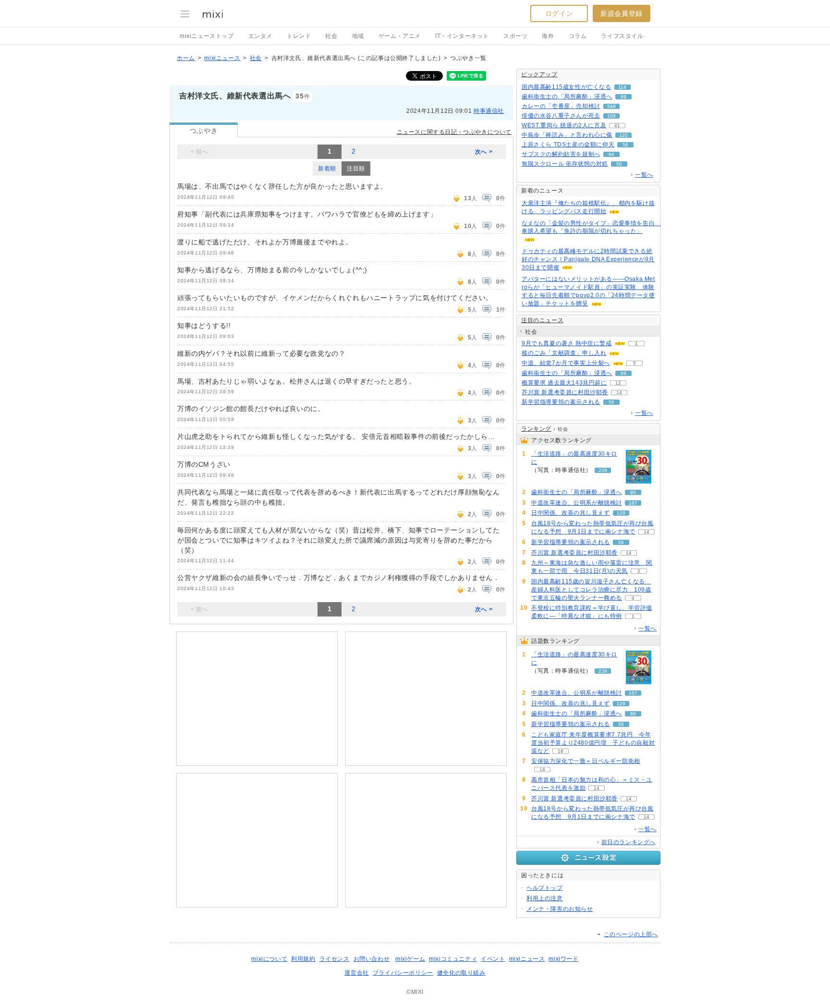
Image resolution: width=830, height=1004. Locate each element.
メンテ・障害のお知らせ (559, 909)
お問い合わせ (372, 959)
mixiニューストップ (207, 36)
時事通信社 (489, 111)
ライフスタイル (622, 36)
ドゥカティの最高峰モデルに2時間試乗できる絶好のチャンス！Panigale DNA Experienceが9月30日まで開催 (588, 259)
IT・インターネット (462, 36)
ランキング (536, 428)
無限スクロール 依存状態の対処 (565, 163)
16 (560, 751)
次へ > (483, 151)
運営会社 (356, 972)
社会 (331, 36)
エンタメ (260, 36)
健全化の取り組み (461, 972)
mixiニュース (222, 58)
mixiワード (563, 959)
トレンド (299, 36)
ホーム (186, 58)
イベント (493, 959)
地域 (358, 36)
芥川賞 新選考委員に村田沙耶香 (565, 392)
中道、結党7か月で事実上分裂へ (566, 363)
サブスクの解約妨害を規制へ (561, 154)
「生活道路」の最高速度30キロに (574, 457)
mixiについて (269, 959)
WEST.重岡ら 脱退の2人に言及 (564, 125)
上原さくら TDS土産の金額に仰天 (568, 144)
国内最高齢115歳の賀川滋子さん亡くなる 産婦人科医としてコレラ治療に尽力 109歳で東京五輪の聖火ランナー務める (591, 589)
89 (623, 96)
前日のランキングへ (628, 842)
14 (619, 392)
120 (623, 135)
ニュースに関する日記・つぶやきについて (454, 132)
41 (617, 125)
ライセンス (334, 959)
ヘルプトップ (544, 887)
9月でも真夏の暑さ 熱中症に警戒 (567, 343)
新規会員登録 (621, 13)
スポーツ (515, 36)
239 (602, 470)
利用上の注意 (544, 898)
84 (611, 154)
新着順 (327, 168)
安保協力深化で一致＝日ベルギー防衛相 (585, 761)
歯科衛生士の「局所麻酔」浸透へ (567, 96)
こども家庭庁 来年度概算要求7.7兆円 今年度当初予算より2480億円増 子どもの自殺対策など (593, 742)
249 (611, 106)
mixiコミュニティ (453, 959)
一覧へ (644, 174)
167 (633, 503)
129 (621, 513)
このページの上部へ (631, 934)
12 (618, 383)
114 (622, 87)
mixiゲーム (410, 959)
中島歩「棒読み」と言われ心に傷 (567, 135)
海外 (548, 36)
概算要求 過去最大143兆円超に (564, 382)
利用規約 (303, 959)
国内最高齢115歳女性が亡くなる (566, 87)
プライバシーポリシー (403, 972)
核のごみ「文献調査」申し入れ (564, 353)
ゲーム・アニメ (399, 36)
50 (619, 164)
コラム (578, 36)
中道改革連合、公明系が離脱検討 (576, 502)
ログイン (559, 13)
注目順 (356, 168)
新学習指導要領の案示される (561, 402)
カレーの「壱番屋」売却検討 (561, 106)
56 (625, 144)
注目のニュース (542, 320)
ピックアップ (539, 74)
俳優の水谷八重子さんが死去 (561, 115)
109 (611, 116)
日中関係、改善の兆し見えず (570, 512)
